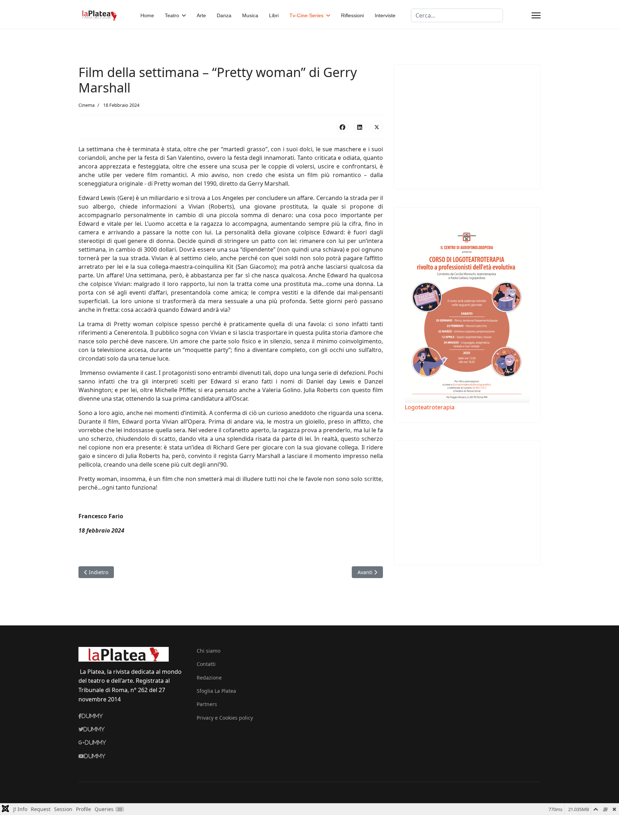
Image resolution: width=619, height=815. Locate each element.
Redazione (209, 677)
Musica (250, 15)
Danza (224, 15)
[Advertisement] (465, 126)
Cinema (86, 105)
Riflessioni (352, 15)
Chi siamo (208, 650)
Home (147, 15)
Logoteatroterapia (430, 407)
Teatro (172, 15)
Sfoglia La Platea (216, 690)
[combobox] (457, 15)
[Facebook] (342, 127)
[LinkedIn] (360, 127)
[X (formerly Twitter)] (377, 127)
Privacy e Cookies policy (225, 717)
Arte (201, 15)
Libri (274, 15)
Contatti (206, 664)
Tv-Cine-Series (306, 15)
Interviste (385, 15)
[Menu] (536, 15)
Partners (207, 704)
